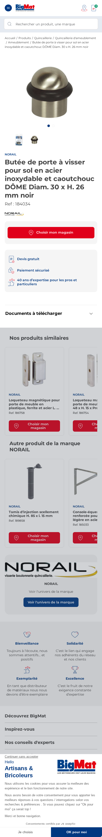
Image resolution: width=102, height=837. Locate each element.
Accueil (10, 38)
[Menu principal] (8, 8)
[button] (48, 125)
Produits (25, 38)
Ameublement (18, 42)
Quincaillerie (43, 38)
